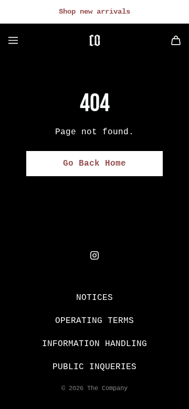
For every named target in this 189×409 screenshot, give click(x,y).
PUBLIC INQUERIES (94, 366)
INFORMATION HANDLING (94, 343)
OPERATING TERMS (94, 320)
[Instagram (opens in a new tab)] (94, 255)
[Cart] (176, 40)
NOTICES (94, 297)
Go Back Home (94, 163)
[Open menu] (13, 40)
